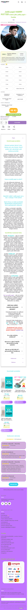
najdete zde (19, 330)
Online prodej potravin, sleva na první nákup (13, 489)
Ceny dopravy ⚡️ (5, 515)
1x (14, 20)
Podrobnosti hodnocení (21, 22)
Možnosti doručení (5, 117)
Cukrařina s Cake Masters (7, 551)
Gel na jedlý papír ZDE (6, 544)
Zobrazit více (13, 484)
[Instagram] (6, 503)
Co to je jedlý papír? (5, 549)
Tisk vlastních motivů (6, 541)
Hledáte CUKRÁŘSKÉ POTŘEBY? (8, 527)
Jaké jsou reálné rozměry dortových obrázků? (12, 307)
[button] (6, 64)
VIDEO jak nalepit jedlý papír (7, 542)
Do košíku (18, 122)
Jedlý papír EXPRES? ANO (7, 539)
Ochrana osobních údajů (6, 525)
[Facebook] (2, 503)
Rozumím (21, 608)
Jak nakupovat (4, 522)
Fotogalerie (3, 553)
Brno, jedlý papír (5, 546)
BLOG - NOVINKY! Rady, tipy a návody (9, 520)
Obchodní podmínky (5, 523)
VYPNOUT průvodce (22, 54)
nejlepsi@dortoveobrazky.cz (7, 499)
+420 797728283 (5, 500)
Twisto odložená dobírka (6, 518)
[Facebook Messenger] (9, 503)
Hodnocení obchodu (13, 436)
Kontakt (3, 513)
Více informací (15, 608)
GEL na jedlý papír (5, 517)
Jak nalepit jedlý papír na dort (8, 547)
